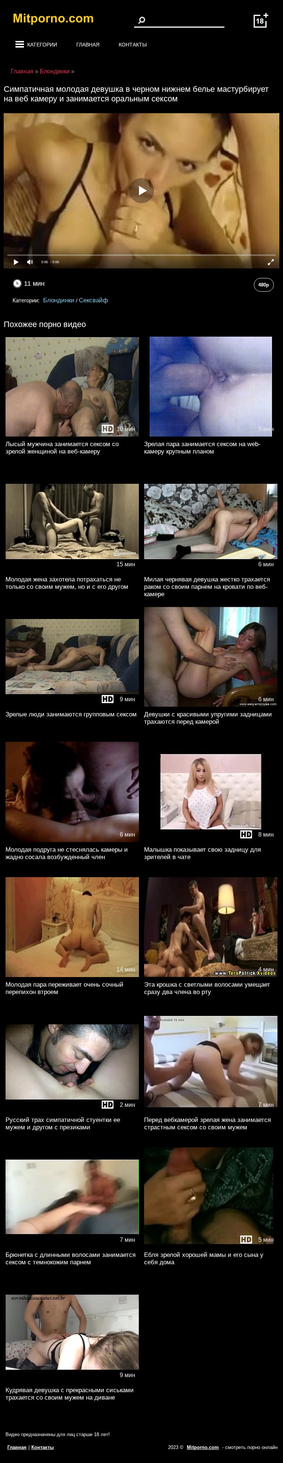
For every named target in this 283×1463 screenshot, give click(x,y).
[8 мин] (210, 840)
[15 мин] (72, 570)
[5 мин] (210, 435)
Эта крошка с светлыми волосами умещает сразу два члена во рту (207, 988)
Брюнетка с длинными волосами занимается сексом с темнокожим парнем (71, 1258)
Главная (87, 45)
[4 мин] (210, 975)
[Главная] (59, 20)
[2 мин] (72, 1110)
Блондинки (58, 300)
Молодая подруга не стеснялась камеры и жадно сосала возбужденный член (67, 853)
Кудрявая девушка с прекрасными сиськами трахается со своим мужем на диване (70, 1394)
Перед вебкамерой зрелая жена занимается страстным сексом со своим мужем (207, 1123)
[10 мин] (72, 435)
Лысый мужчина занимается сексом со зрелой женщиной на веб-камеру (62, 448)
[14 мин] (72, 975)
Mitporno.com (203, 1447)
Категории (42, 45)
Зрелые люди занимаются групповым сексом (71, 714)
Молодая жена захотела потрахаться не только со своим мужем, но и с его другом (67, 583)
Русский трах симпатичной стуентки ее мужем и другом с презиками (63, 1123)
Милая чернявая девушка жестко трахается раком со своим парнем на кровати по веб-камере (207, 587)
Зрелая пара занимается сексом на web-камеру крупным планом (202, 448)
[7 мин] (210, 1110)
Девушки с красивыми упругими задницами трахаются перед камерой (208, 718)
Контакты (133, 45)
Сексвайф (93, 300)
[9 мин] (72, 705)
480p (263, 285)
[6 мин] (210, 570)
